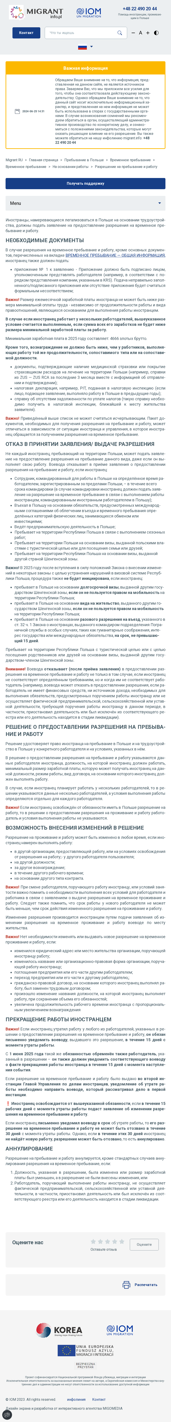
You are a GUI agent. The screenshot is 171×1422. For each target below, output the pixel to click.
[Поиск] (121, 33)
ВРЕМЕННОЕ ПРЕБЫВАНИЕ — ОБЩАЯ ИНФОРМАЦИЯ (115, 255)
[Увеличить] (148, 33)
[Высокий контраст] (156, 33)
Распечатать (146, 1285)
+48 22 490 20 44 (140, 8)
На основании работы (71, 167)
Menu (15, 203)
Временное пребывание (130, 160)
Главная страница (43, 160)
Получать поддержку (85, 183)
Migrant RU (14, 160)
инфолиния (76, 1399)
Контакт (26, 33)
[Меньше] (133, 33)
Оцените (144, 1243)
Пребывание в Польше (84, 160)
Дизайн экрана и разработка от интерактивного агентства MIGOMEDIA (64, 1408)
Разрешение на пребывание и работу (126, 167)
